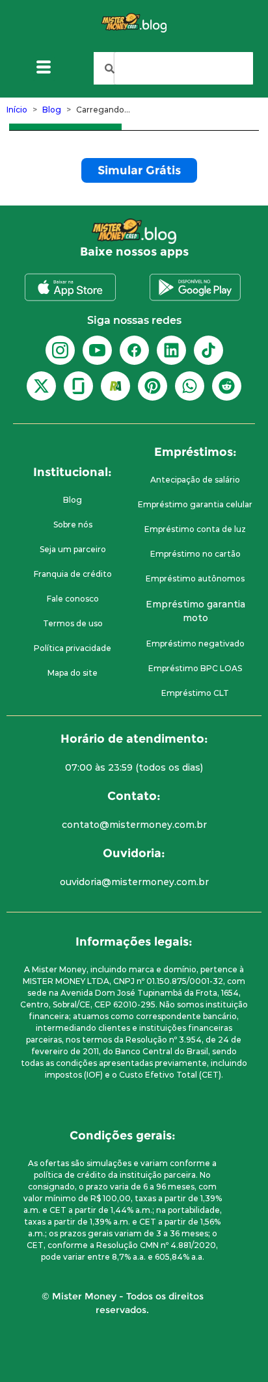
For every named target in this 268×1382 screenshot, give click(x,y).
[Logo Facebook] (134, 350)
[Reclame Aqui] (115, 386)
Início (17, 109)
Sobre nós (72, 524)
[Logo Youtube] (97, 350)
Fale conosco (73, 599)
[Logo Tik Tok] (208, 350)
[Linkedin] (171, 350)
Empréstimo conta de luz (195, 529)
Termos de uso (73, 623)
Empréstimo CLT (195, 693)
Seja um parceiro (73, 549)
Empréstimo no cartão (195, 554)
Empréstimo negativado (195, 643)
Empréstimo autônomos (195, 578)
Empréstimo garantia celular (195, 504)
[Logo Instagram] (60, 350)
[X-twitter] (41, 386)
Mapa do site (72, 673)
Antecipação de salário (195, 480)
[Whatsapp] (189, 386)
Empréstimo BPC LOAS (195, 668)
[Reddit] (226, 386)
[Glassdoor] (78, 386)
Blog (51, 109)
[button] (44, 69)
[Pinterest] (152, 386)
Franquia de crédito (73, 574)
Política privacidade (72, 648)
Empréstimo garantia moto (195, 611)
